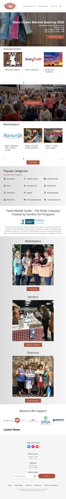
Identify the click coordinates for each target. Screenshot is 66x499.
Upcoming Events (33, 103)
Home (10, 485)
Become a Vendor (33, 345)
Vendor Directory (28, 6)
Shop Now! (33, 162)
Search (46, 476)
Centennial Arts (40, 490)
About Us (29, 485)
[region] (33, 29)
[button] (2, 29)
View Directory (33, 401)
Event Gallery (18, 485)
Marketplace (42, 6)
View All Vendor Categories (12, 175)
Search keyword (13, 476)
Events (53, 6)
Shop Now (33, 289)
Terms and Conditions (51, 485)
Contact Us (37, 485)
